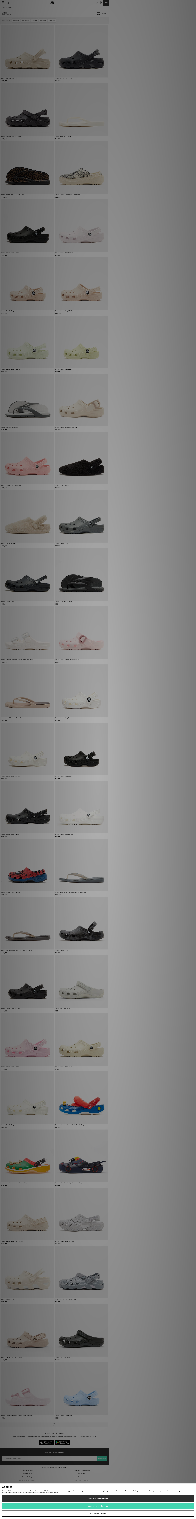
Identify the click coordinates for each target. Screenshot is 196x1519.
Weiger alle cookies (98, 1513)
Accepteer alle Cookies (98, 1506)
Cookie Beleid (53, 1492)
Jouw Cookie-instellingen (97, 1498)
